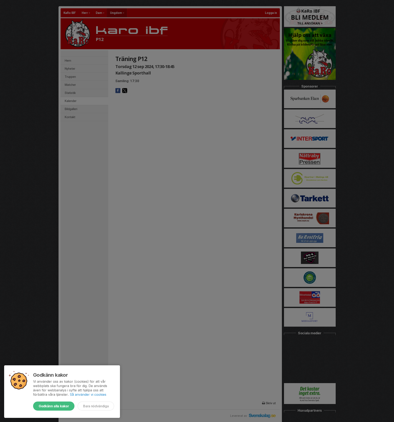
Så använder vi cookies (88, 394)
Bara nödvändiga (96, 406)
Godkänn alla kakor (54, 406)
